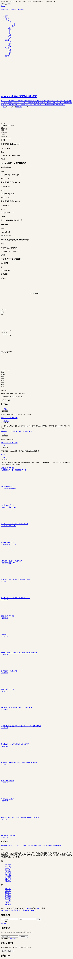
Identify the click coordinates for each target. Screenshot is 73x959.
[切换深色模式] (6, 4)
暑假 (51, 845)
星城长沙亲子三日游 (7, 468)
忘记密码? (4, 923)
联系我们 (8, 905)
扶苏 (5, 446)
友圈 (9, 52)
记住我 (5, 921)
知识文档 (8, 899)
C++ (21, 845)
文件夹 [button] (7, 20)
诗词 (9, 44)
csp (56, 845)
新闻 (3, 845)
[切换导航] (1, 13)
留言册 (7, 56)
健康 (37, 845)
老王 (4, 107)
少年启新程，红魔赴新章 (9, 418)
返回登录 (12, 938)
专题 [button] (9, 22)
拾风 (5, 409)
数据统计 (8, 893)
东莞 (29, 845)
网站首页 (8, 865)
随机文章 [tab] (23, 470)
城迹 (40, 845)
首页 (6, 16)
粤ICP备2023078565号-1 (9, 910)
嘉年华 (15, 845)
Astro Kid (39, 908)
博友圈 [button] (7, 48)
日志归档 (8, 901)
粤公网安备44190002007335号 (27, 910)
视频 (9, 32)
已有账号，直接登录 (7, 951)
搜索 (3, 4)
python (48, 845)
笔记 (13, 26)
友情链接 (8, 877)
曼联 (35, 845)
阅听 (9, 28)
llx (4, 434)
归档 (9, 30)
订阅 (9, 54)
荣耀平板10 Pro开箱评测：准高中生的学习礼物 (16, 431)
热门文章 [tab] (4, 470)
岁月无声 (8, 889)
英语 (9, 46)
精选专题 (8, 871)
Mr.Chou (6, 421)
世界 (18, 845)
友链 (9, 50)
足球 (23, 845)
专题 (13, 24)
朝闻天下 (59, 845)
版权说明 (8, 879)
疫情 (32, 845)
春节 (26, 845)
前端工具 (8, 891)
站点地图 (8, 873)
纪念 (9, 36)
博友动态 (8, 895)
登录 (9, 4)
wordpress (10, 845)
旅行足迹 (8, 903)
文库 (9, 42)
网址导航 (8, 867)
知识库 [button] (7, 40)
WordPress (28, 908)
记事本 (7, 18)
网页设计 (19, 107)
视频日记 (8, 875)
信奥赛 (44, 845)
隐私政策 (8, 881)
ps (1, 845)
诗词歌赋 (8, 897)
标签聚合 (8, 869)
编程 (54, 845)
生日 (6, 845)
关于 (9, 38)
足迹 (9, 34)
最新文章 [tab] (17, 470)
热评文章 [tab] (10, 470)
